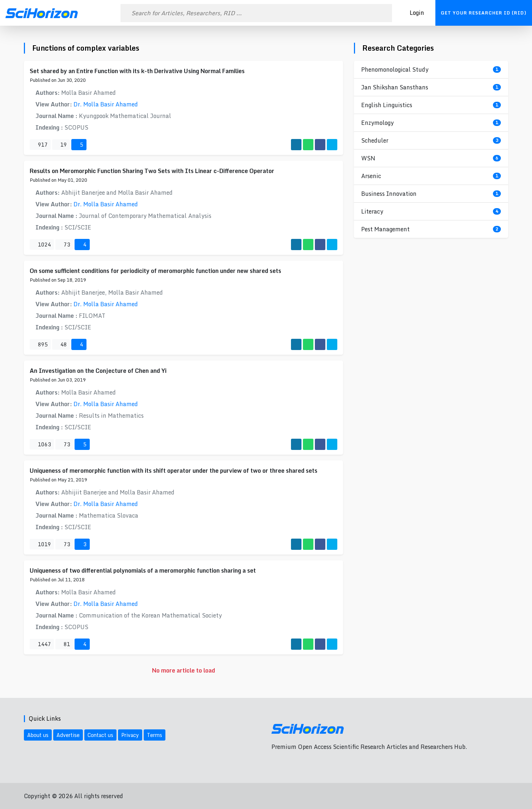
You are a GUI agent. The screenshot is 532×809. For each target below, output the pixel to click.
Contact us (100, 735)
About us (37, 735)
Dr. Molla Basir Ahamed (105, 104)
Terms (154, 735)
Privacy (130, 735)
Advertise (68, 735)
